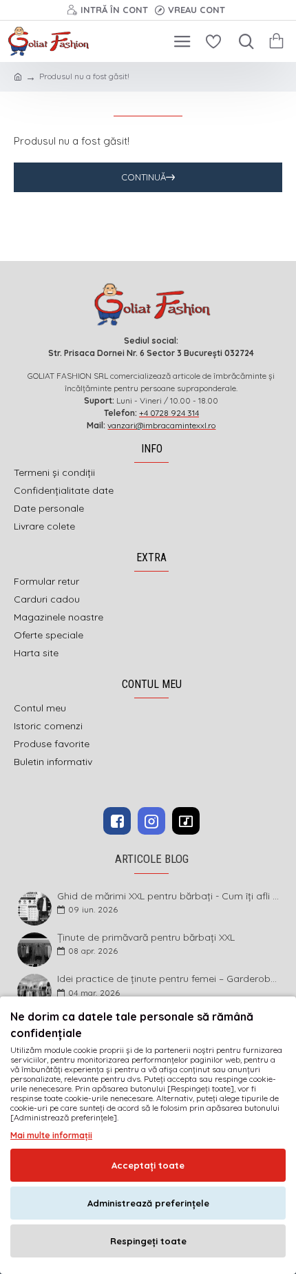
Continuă (143, 176)
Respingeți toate (148, 1240)
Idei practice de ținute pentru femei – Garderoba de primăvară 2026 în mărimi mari (168, 979)
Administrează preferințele (148, 1203)
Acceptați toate (148, 1165)
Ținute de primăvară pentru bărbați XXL (146, 937)
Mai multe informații (51, 1135)
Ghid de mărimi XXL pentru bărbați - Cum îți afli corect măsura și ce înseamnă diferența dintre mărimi (168, 896)
